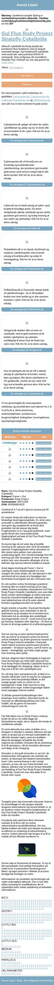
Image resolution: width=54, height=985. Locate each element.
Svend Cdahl (27, 5)
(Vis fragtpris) (16, 67)
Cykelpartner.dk (20, 96)
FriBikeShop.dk (41, 100)
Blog (19, 980)
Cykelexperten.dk (39, 96)
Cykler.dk (6, 100)
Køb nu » (27, 84)
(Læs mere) (8, 62)
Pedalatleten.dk (21, 100)
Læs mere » (27, 75)
